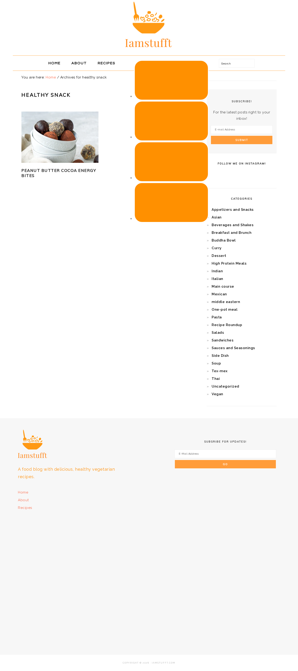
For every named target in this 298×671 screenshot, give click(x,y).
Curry (217, 248)
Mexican (219, 294)
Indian (217, 271)
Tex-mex (220, 371)
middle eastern (226, 302)
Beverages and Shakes (233, 225)
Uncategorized (225, 386)
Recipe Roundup (227, 325)
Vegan (217, 394)
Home (23, 492)
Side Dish (220, 356)
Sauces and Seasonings (233, 348)
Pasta (217, 317)
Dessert (219, 256)
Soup (216, 363)
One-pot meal (224, 309)
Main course (223, 286)
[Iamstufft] (149, 50)
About (23, 500)
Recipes (25, 508)
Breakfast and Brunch (231, 233)
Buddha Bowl (224, 240)
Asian (217, 217)
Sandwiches (223, 340)
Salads (218, 332)
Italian (217, 279)
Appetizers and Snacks (233, 210)
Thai (216, 379)
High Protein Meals (229, 263)
